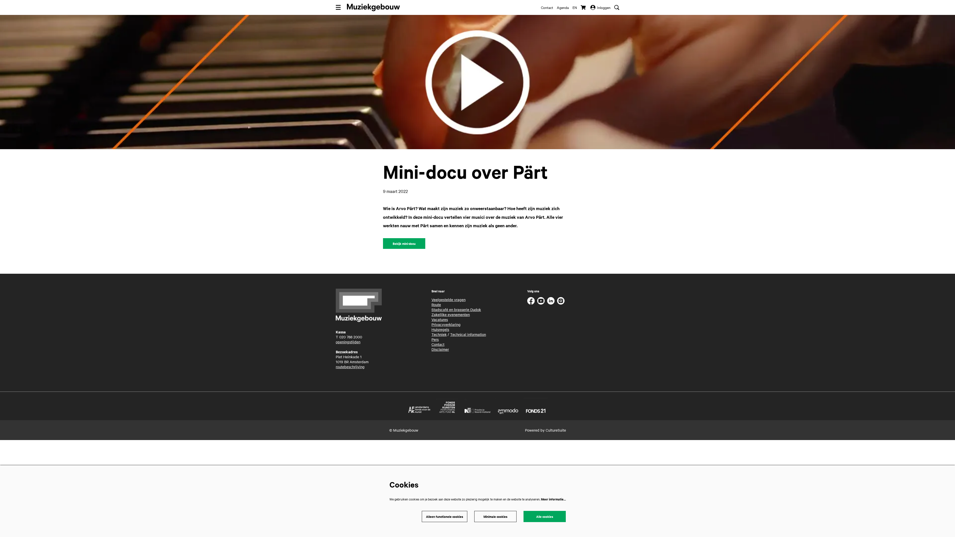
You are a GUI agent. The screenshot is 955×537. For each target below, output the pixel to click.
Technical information (468, 334)
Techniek (439, 334)
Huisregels (440, 329)
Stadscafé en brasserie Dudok (456, 309)
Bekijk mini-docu (404, 243)
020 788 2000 (350, 336)
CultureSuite (556, 430)
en (575, 7)
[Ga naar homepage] (373, 7)
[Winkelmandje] (584, 7)
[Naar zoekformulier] (616, 7)
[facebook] (531, 301)
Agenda (563, 7)
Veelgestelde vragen (448, 299)
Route (436, 304)
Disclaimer (440, 349)
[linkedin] (551, 301)
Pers (435, 339)
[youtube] (541, 301)
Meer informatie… (553, 499)
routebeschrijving (350, 366)
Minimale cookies (495, 516)
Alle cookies (544, 516)
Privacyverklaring (446, 324)
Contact (547, 7)
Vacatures (439, 319)
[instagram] (561, 301)
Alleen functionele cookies (444, 516)
